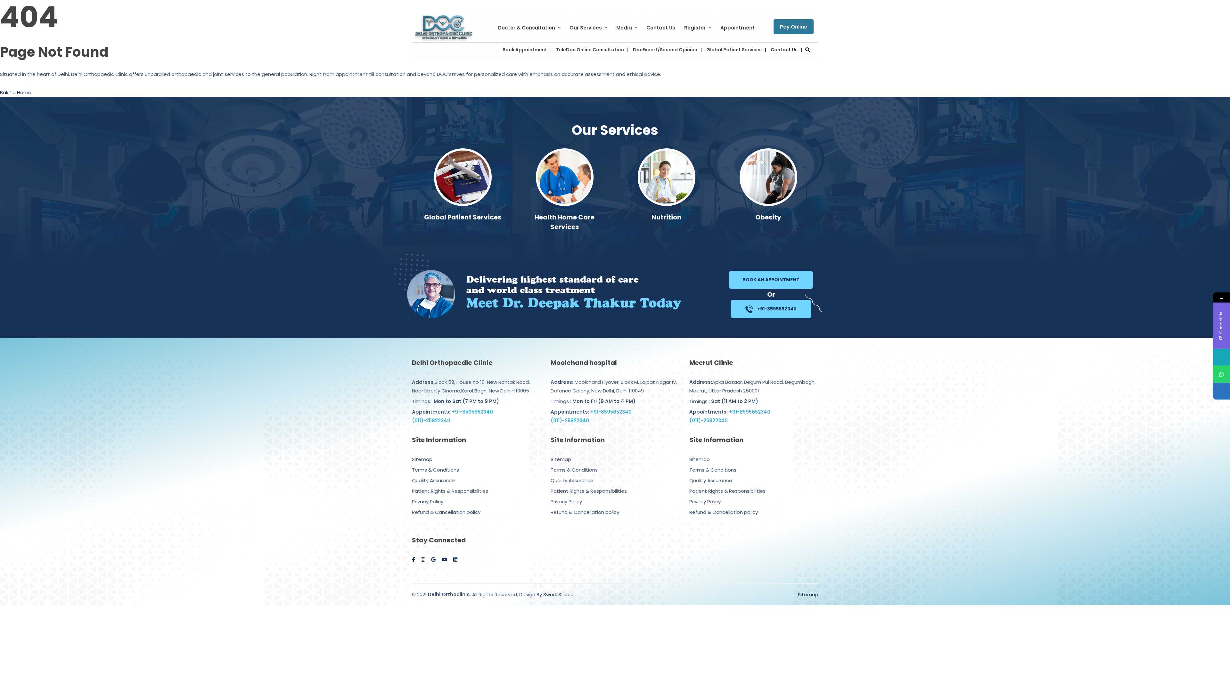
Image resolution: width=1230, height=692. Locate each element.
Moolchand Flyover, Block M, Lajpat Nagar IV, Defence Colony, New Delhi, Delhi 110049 (614, 386)
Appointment (737, 27)
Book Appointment (525, 49)
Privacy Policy (427, 501)
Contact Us (660, 27)
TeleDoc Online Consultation (590, 49)
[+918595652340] (1221, 374)
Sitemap (422, 459)
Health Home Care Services (463, 222)
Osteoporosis (768, 217)
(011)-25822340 (431, 420)
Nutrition (564, 217)
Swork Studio (558, 594)
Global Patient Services (734, 49)
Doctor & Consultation (526, 27)
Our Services (586, 27)
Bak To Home (15, 92)
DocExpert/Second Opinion (665, 49)
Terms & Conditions (435, 469)
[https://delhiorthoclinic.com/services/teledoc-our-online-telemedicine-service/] (1221, 391)
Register (695, 27)
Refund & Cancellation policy (446, 512)
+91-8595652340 (776, 309)
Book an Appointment (771, 279)
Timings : (455, 401)
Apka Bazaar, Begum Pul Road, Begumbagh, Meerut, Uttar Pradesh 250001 (752, 386)
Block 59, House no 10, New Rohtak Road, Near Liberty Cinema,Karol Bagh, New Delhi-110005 (471, 386)
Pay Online (793, 26)
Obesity (666, 217)
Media (624, 27)
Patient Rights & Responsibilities (450, 491)
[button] (808, 50)
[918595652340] (1221, 357)
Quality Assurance (433, 480)
